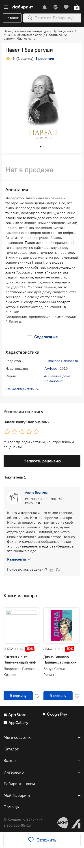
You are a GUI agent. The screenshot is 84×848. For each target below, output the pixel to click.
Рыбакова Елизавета (61, 361)
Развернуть (16, 559)
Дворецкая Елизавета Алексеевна (22, 669)
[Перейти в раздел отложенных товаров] (66, 7)
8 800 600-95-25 (17, 825)
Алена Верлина (36, 492)
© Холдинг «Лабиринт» (23, 819)
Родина (49, 674)
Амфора (51, 368)
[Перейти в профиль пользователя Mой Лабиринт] (55, 7)
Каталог (12, 18)
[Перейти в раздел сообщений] (44, 7)
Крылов (10, 674)
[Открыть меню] (6, 7)
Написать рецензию (42, 460)
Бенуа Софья (54, 669)
